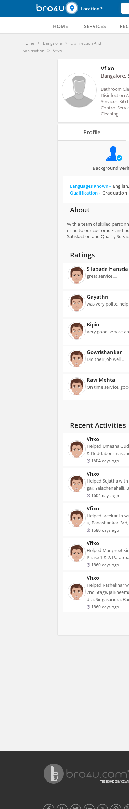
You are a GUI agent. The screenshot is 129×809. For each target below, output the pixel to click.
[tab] (60, 26)
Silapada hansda (107, 268)
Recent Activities (98, 425)
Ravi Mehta (101, 379)
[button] (92, 8)
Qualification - (98, 193)
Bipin (93, 324)
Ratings (82, 254)
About (80, 209)
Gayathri (97, 296)
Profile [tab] (91, 132)
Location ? (92, 8)
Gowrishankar (104, 351)
